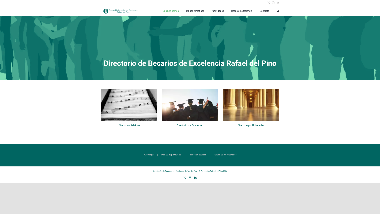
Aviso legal (148, 155)
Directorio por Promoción (190, 125)
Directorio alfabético (129, 125)
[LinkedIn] (278, 2)
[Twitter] (268, 2)
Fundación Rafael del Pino (212, 171)
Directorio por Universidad (251, 125)
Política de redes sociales (225, 155)
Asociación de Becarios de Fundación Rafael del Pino (175, 171)
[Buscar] (278, 11)
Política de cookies (197, 155)
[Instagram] (273, 2)
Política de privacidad (171, 155)
